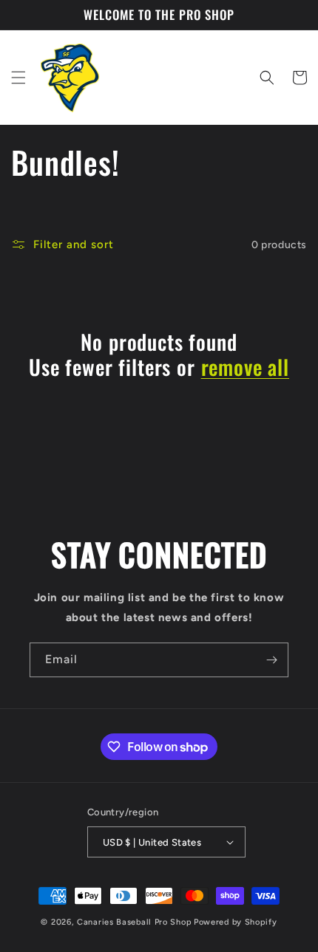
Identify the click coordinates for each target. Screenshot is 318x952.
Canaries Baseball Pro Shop (134, 922)
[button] (18, 77)
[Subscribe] (271, 660)
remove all (245, 367)
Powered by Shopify (235, 922)
